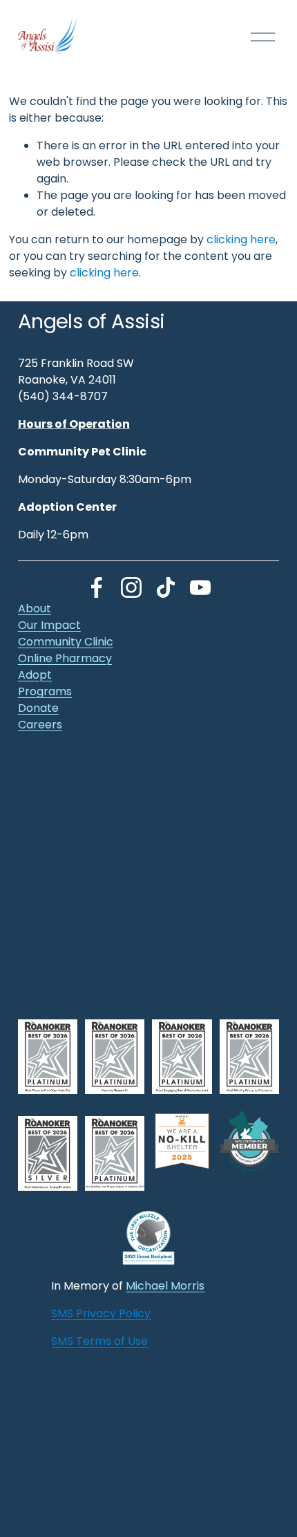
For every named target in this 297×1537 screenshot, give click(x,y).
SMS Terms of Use (99, 1341)
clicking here (241, 239)
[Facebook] (97, 587)
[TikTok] (166, 587)
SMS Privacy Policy (101, 1313)
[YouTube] (200, 587)
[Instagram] (131, 587)
